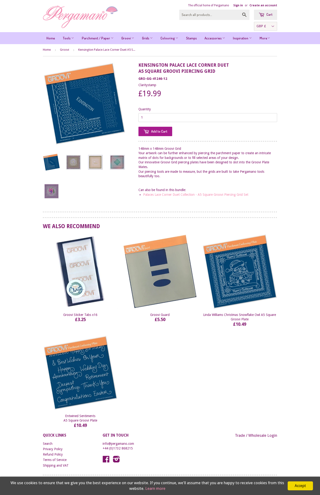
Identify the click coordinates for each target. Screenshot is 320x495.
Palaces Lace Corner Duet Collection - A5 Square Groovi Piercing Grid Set (195, 194)
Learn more (155, 488)
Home (50, 38)
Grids (146, 38)
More (263, 38)
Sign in (238, 5)
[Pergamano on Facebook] (106, 461)
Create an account (263, 5)
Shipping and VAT (56, 465)
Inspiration (241, 38)
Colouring (167, 38)
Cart (269, 14)
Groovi (126, 38)
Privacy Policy (53, 449)
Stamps (191, 38)
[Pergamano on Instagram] (116, 461)
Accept (300, 485)
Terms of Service (55, 460)
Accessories (213, 38)
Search (47, 443)
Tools (67, 38)
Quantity (144, 109)
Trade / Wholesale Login (256, 435)
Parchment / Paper (96, 38)
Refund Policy (53, 454)
